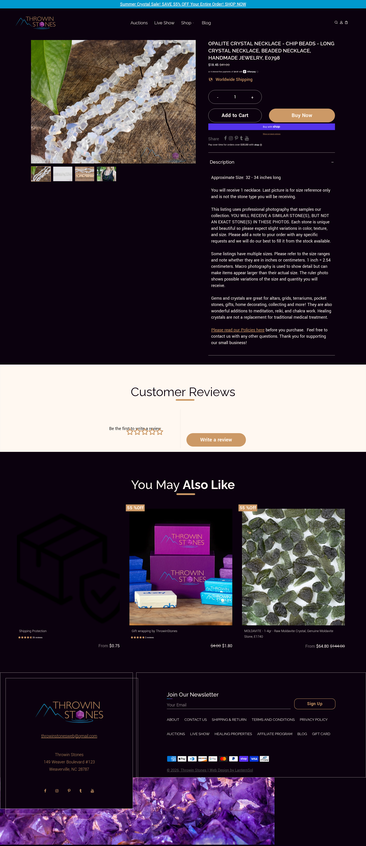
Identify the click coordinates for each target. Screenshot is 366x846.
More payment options (272, 133)
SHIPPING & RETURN (229, 720)
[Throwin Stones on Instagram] (231, 138)
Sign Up (314, 704)
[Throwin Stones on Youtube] (247, 138)
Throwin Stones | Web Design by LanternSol (217, 770)
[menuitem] (139, 22)
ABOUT (173, 720)
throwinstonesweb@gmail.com (69, 736)
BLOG (302, 734)
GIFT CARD (321, 734)
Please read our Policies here (237, 330)
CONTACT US (195, 720)
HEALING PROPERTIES (233, 734)
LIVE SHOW (200, 734)
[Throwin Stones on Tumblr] (241, 138)
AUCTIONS (176, 734)
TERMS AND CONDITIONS (273, 720)
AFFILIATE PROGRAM (274, 734)
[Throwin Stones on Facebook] (225, 138)
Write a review (216, 439)
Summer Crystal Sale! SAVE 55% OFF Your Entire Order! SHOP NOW (183, 4)
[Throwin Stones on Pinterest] (236, 138)
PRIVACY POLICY (314, 720)
